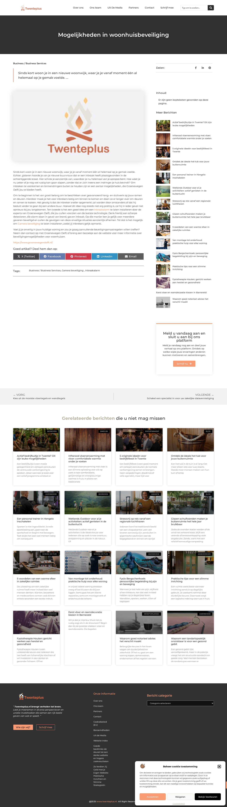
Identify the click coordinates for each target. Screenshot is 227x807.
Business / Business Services (29, 63)
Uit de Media (99, 735)
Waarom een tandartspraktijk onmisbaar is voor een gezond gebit (188, 641)
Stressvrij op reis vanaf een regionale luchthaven (135, 520)
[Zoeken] (211, 7)
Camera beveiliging (29, 223)
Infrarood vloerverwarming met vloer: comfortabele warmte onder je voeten (86, 458)
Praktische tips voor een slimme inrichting (190, 580)
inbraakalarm (102, 209)
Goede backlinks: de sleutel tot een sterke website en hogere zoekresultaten (101, 754)
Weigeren (180, 797)
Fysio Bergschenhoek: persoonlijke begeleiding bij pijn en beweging (138, 581)
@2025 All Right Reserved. (113, 801)
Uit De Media (114, 7)
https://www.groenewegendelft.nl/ (33, 242)
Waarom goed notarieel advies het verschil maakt (138, 640)
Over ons (78, 7)
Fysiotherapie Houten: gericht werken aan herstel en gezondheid (34, 641)
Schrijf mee (167, 7)
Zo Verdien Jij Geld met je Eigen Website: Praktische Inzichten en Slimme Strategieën (101, 775)
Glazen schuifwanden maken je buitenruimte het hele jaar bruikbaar (189, 521)
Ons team (95, 7)
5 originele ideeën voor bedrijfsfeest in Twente (133, 457)
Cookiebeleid (179, 804)
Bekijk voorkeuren (207, 797)
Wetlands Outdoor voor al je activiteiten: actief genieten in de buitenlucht (189, 191)
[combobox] (194, 7)
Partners (134, 7)
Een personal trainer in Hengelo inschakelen (35, 520)
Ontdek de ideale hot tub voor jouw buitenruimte (188, 457)
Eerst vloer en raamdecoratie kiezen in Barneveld (181, 292)
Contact (149, 7)
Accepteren (152, 797)
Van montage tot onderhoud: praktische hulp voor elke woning (87, 580)
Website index (100, 740)
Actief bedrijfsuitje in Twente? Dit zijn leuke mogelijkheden (36, 457)
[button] (219, 766)
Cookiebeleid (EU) (100, 723)
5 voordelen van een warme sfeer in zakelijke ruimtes (36, 580)
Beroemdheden (101, 730)
